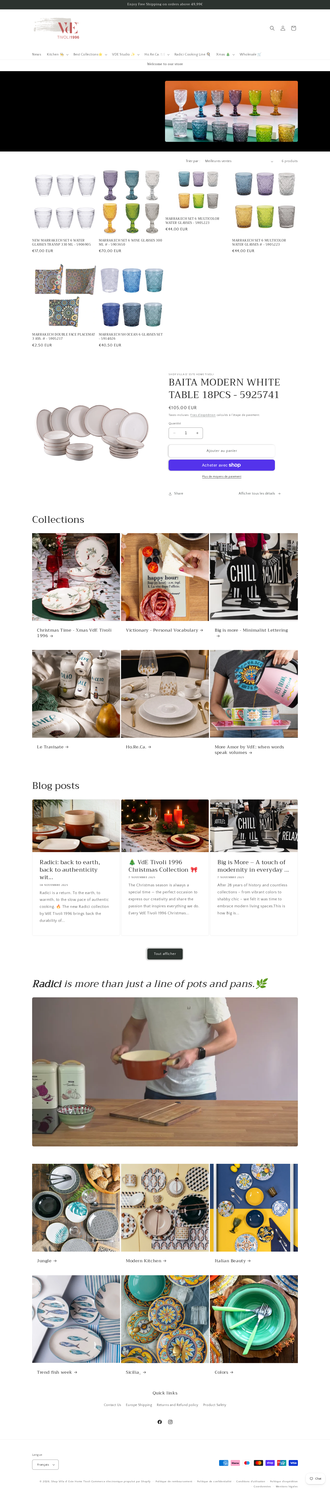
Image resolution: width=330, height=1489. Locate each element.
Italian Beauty (230, 1261)
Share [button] (178, 494)
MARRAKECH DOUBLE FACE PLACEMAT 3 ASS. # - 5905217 (63, 337)
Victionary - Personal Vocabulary (162, 630)
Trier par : (193, 161)
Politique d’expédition (284, 1481)
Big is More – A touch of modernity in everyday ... (253, 866)
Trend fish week (54, 1372)
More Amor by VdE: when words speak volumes (249, 750)
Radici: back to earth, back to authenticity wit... (70, 870)
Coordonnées (262, 1486)
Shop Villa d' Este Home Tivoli (71, 1481)
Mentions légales (287, 1486)
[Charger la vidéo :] (165, 1072)
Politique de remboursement (174, 1481)
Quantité (175, 423)
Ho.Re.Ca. (136, 747)
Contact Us (112, 1405)
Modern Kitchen (143, 1261)
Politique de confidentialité (214, 1481)
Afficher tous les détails (257, 494)
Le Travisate (50, 747)
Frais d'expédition (203, 415)
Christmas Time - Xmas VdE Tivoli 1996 (74, 633)
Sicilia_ (133, 1372)
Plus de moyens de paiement (221, 476)
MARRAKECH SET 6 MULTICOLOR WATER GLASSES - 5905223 (192, 221)
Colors (221, 1372)
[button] (57, 54)
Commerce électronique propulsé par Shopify (121, 1481)
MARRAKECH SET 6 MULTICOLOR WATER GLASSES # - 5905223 (259, 243)
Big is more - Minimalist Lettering (251, 630)
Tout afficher (165, 954)
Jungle (44, 1261)
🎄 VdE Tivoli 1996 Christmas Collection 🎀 (163, 866)
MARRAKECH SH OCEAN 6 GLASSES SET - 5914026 (131, 337)
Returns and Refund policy (177, 1405)
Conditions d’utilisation (250, 1481)
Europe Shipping (139, 1405)
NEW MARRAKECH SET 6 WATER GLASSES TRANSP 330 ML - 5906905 (61, 243)
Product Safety (214, 1405)
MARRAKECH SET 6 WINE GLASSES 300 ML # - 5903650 (130, 243)
